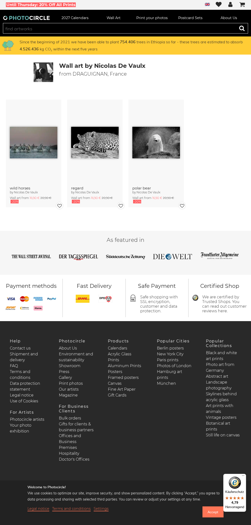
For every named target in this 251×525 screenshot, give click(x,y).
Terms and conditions (71, 508)
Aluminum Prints (124, 365)
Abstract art (217, 376)
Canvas (115, 383)
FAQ (14, 365)
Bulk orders (70, 418)
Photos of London (174, 365)
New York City (170, 354)
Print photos (71, 383)
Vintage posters (221, 417)
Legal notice (22, 395)
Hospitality (69, 453)
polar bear (141, 188)
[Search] (242, 28)
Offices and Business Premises (70, 441)
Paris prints (167, 360)
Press (64, 371)
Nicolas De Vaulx (26, 192)
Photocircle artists (27, 419)
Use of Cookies (24, 401)
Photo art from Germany (220, 367)
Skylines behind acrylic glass (221, 397)
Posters (115, 371)
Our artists (69, 389)
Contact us (20, 348)
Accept (213, 512)
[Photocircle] (26, 18)
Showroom (69, 365)
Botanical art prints (218, 426)
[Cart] (242, 4)
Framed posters (123, 377)
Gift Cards (117, 395)
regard (77, 188)
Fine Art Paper (122, 389)
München (166, 383)
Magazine (68, 395)
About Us (68, 348)
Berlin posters (170, 348)
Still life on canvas (223, 435)
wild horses (20, 188)
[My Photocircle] (230, 4)
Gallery (65, 377)
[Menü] (243, 477)
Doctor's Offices (74, 459)
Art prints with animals (219, 408)
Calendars (117, 348)
